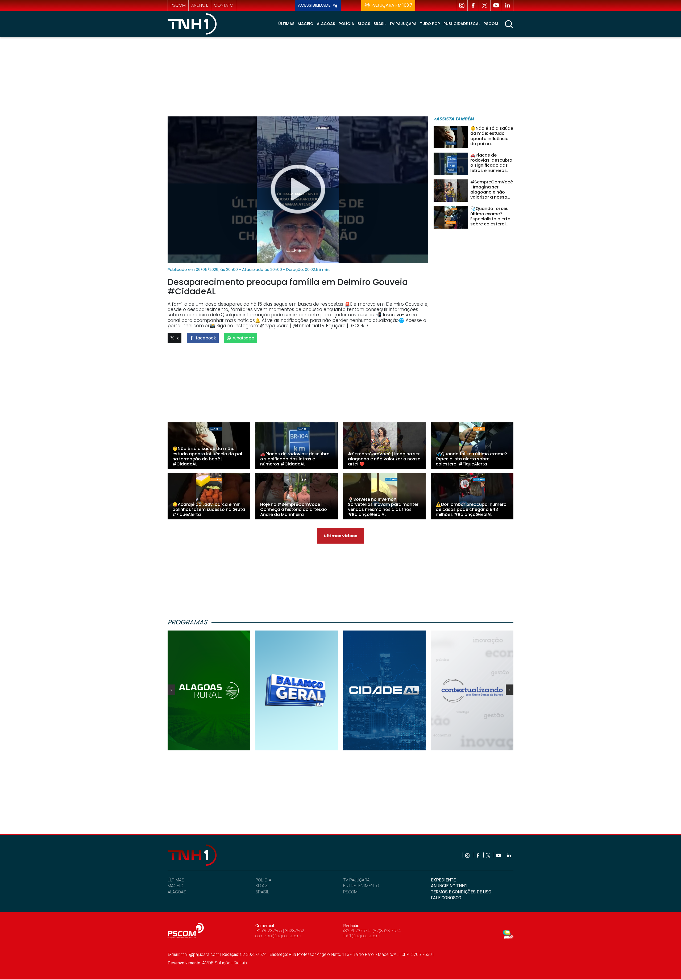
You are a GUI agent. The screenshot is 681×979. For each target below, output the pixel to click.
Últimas (286, 23)
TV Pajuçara (403, 23)
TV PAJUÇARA (356, 880)
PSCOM (350, 891)
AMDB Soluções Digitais (224, 962)
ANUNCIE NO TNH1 (449, 885)
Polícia (346, 23)
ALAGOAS (177, 891)
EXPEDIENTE (443, 880)
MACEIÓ (175, 885)
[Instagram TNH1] (462, 5)
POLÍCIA (263, 880)
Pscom (491, 23)
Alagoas (326, 23)
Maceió (305, 23)
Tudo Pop (430, 23)
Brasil (379, 23)
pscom (178, 5)
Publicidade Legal (461, 23)
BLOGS (261, 885)
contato (223, 5)
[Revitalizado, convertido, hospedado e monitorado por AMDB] (508, 933)
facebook (206, 338)
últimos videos (340, 536)
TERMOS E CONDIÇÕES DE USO (461, 891)
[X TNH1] (485, 5)
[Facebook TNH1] (473, 5)
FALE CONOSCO (446, 897)
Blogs (364, 23)
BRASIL (262, 891)
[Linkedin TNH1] (507, 5)
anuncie (199, 5)
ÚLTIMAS (176, 880)
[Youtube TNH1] (496, 5)
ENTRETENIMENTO (361, 885)
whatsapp (243, 338)
